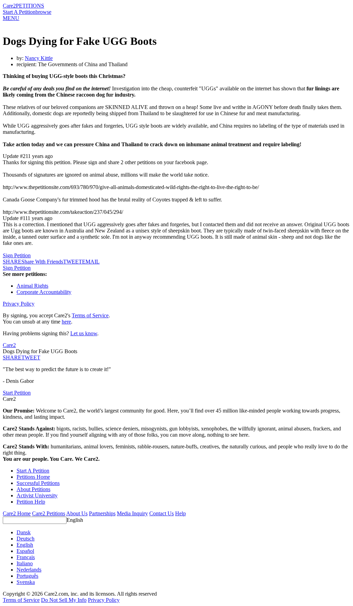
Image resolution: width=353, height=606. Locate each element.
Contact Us (161, 513)
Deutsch (25, 539)
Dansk (24, 532)
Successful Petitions (38, 483)
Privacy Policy (18, 304)
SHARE (12, 357)
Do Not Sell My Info (64, 600)
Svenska (26, 582)
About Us (77, 513)
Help (180, 513)
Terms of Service (90, 315)
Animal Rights (32, 286)
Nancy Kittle (39, 58)
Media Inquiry (132, 513)
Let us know (83, 333)
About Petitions (33, 489)
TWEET (72, 262)
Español (25, 551)
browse (43, 12)
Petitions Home (33, 477)
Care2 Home (17, 513)
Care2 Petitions (48, 513)
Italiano (25, 563)
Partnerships (102, 513)
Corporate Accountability (44, 292)
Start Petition (17, 393)
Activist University (37, 495)
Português (27, 576)
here (66, 322)
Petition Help (31, 502)
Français (26, 557)
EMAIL (91, 262)
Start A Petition (19, 12)
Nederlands (29, 570)
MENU (11, 18)
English (75, 520)
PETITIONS (30, 6)
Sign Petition (17, 255)
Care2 (9, 6)
